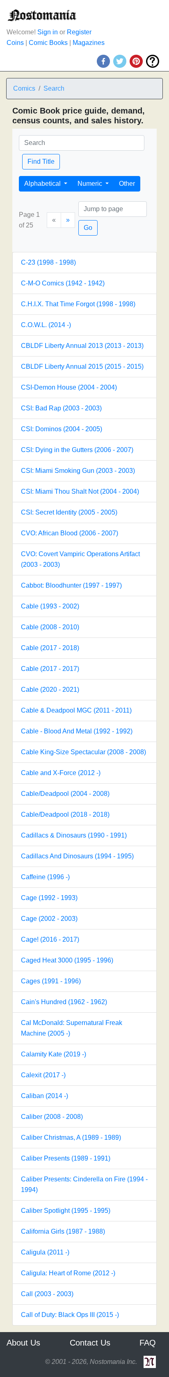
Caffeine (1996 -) (45, 876)
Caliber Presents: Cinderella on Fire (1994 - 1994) (84, 1184)
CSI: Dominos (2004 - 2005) (61, 429)
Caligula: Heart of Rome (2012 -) (68, 1273)
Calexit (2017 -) (43, 1075)
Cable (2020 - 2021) (50, 689)
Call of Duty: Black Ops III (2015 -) (70, 1314)
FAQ (147, 1342)
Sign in (47, 32)
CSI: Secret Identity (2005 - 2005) (69, 512)
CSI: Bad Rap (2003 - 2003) (61, 408)
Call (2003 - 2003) (47, 1293)
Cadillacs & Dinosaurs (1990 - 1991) (74, 835)
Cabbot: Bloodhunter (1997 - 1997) (71, 585)
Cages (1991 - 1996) (51, 981)
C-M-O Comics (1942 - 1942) (63, 283)
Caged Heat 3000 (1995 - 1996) (67, 960)
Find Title (41, 161)
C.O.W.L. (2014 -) (46, 324)
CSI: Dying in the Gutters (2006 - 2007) (77, 449)
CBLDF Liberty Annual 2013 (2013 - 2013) (82, 345)
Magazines (89, 42)
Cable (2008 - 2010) (50, 627)
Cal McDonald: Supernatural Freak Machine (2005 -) (71, 1028)
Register (79, 32)
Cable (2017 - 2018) (50, 647)
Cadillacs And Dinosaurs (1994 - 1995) (77, 856)
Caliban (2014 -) (44, 1095)
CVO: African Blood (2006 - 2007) (69, 533)
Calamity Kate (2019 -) (53, 1054)
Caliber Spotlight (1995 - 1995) (65, 1210)
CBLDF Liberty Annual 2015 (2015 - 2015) (82, 366)
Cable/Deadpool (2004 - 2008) (65, 793)
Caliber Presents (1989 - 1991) (65, 1158)
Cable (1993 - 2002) (50, 606)
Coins (15, 42)
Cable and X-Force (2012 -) (60, 772)
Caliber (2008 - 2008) (52, 1116)
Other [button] (127, 183)
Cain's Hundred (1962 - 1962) (64, 1001)
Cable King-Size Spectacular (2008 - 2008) (83, 752)
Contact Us (90, 1342)
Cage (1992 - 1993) (49, 897)
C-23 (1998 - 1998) (48, 262)
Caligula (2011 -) (45, 1252)
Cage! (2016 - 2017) (50, 939)
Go (88, 227)
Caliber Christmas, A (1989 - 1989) (71, 1137)
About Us (23, 1342)
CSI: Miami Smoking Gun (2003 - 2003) (78, 470)
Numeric (91, 183)
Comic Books (48, 42)
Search (53, 88)
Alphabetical (43, 183)
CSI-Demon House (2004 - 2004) (69, 387)
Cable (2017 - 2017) (50, 668)
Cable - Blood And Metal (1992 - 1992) (76, 731)
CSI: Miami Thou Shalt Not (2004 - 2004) (80, 491)
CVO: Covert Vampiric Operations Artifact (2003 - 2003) (80, 559)
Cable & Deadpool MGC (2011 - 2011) (76, 710)
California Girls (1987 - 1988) (63, 1231)
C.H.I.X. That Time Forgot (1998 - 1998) (78, 304)
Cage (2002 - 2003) (49, 918)
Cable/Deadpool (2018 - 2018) (65, 814)
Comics (24, 88)
